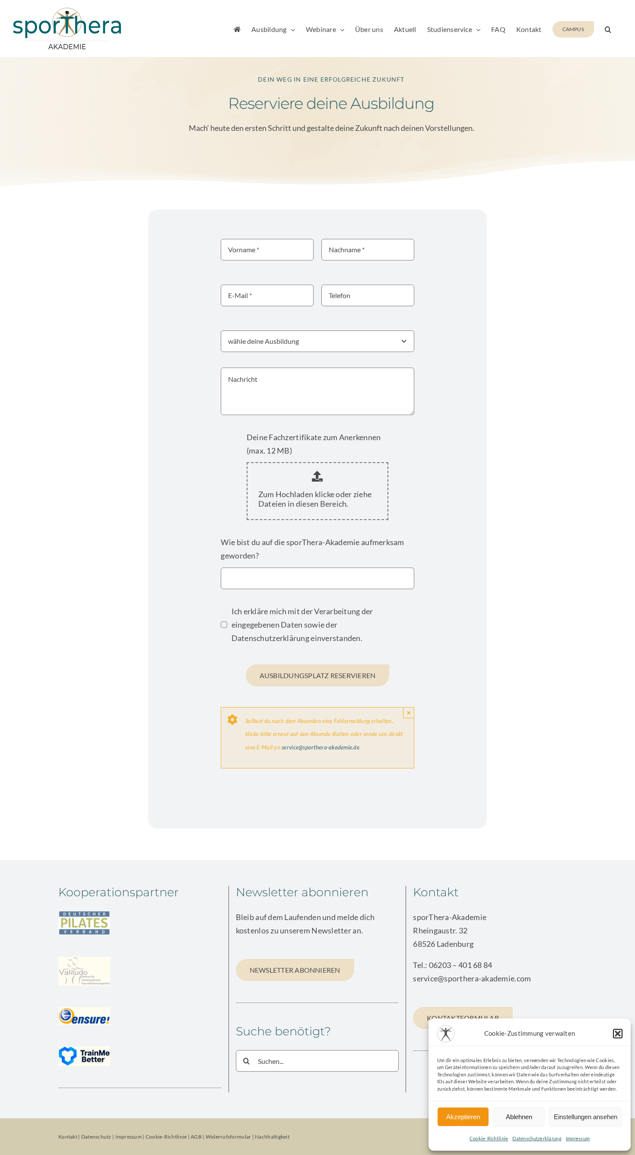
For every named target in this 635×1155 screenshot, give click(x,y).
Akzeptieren (463, 1116)
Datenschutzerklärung (536, 1138)
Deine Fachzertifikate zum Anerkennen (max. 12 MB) (314, 443)
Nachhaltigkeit (272, 1136)
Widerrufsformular (229, 1136)
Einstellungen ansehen (585, 1116)
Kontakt (67, 1136)
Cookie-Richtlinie (489, 1138)
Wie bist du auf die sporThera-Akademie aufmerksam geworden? (312, 548)
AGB (196, 1136)
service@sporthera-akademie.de (320, 747)
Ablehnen (519, 1116)
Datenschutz (96, 1136)
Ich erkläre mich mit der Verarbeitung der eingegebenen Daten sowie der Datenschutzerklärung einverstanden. (302, 624)
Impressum (578, 1138)
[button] (617, 1033)
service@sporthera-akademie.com (472, 978)
